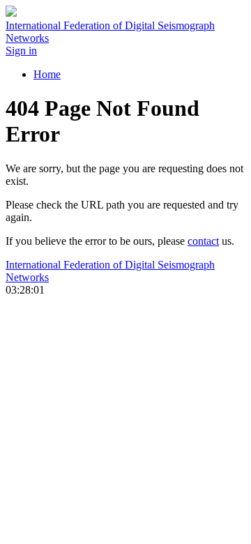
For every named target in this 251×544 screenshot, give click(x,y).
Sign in (21, 50)
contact (203, 241)
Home (47, 74)
